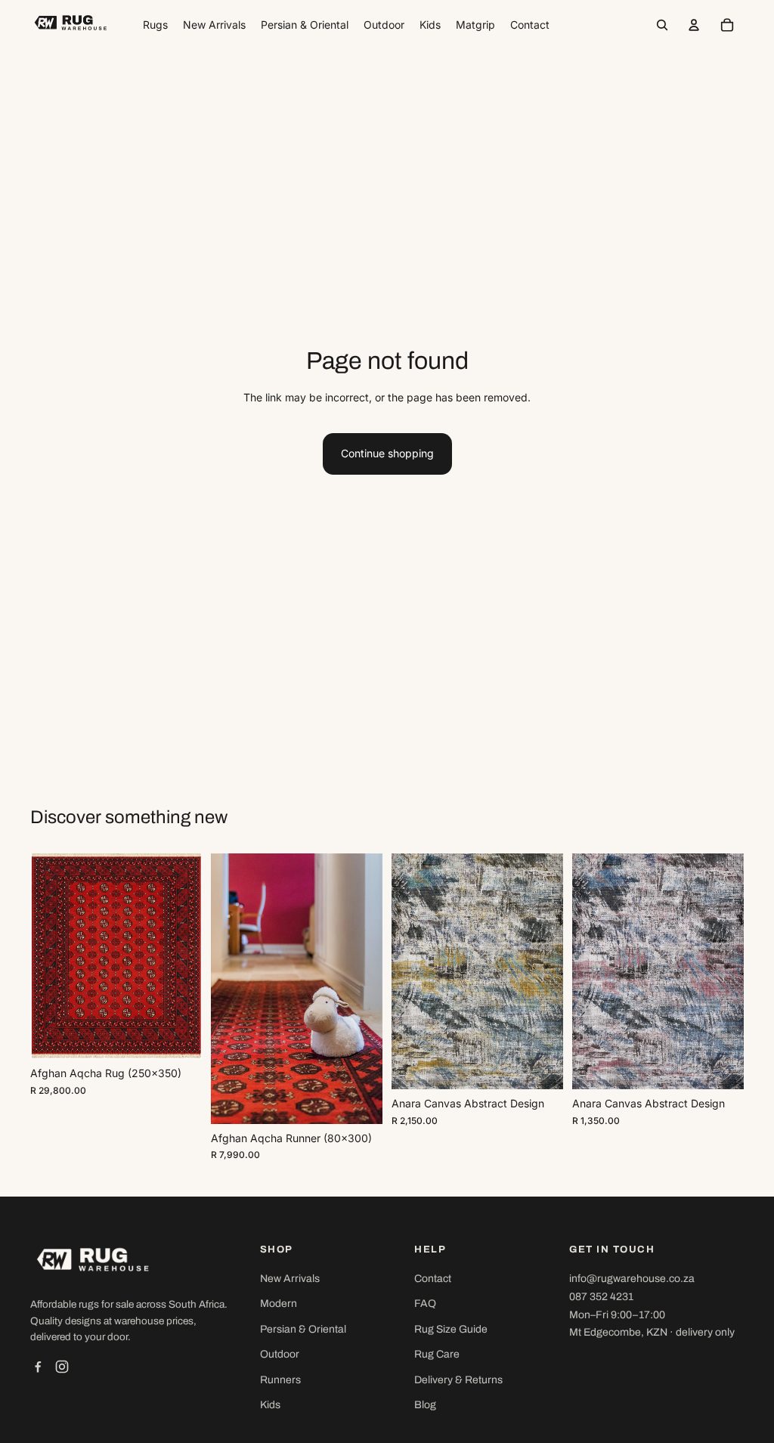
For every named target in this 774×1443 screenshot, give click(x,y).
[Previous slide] (42, 956)
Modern (278, 1303)
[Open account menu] (694, 25)
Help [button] (430, 1249)
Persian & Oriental (303, 1329)
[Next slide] (190, 956)
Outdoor (279, 1354)
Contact (432, 1278)
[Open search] (662, 25)
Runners (280, 1380)
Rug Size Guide (451, 1329)
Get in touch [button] (612, 1249)
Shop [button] (276, 1249)
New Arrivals (290, 1278)
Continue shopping (387, 453)
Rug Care (437, 1354)
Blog (425, 1404)
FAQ (425, 1303)
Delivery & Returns (458, 1380)
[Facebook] (37, 1366)
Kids (270, 1404)
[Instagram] (62, 1366)
